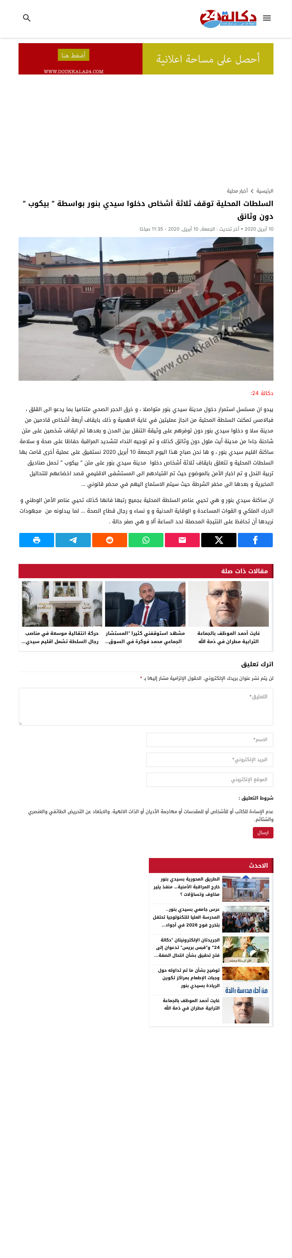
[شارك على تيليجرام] (73, 540)
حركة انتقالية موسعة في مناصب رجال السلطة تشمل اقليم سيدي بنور (62, 641)
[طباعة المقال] (36, 540)
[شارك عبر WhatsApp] (146, 540)
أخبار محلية (237, 190)
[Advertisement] (146, 128)
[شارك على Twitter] (218, 540)
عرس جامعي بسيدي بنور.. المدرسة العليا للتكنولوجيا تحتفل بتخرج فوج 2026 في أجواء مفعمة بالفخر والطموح (186, 920)
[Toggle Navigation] (268, 19)
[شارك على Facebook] (255, 540)
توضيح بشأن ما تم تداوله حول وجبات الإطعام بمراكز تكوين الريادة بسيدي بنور (189, 978)
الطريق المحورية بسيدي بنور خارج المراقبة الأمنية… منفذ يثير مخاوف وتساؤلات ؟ (186, 886)
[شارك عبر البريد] (182, 540)
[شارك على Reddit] (109, 540)
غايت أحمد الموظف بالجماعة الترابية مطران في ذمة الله (228, 637)
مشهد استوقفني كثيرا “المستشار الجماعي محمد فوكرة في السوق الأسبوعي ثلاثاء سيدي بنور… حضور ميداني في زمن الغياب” (145, 645)
